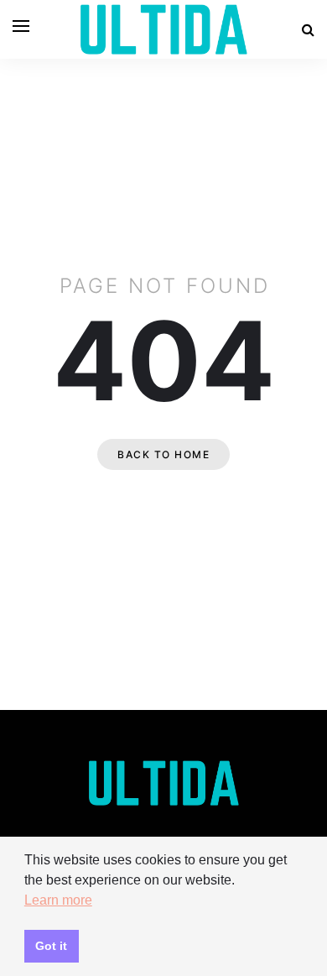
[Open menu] (21, 26)
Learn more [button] (58, 900)
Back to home (163, 454)
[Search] (308, 29)
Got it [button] (51, 946)
